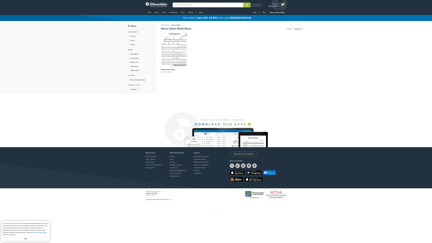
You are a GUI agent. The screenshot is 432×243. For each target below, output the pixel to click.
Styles (201, 12)
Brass (183, 12)
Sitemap (196, 170)
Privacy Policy (174, 176)
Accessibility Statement (178, 170)
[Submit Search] (246, 5)
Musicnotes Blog (200, 159)
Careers (172, 156)
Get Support (150, 168)
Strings (190, 12)
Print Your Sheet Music (154, 165)
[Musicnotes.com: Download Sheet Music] (156, 4)
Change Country (151, 195)
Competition (198, 173)
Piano (149, 12)
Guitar (157, 12)
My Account (273, 6)
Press (172, 159)
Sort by (289, 29)
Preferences (150, 162)
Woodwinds (173, 12)
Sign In (276, 4)
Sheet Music (165, 25)
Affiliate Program (175, 165)
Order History (150, 159)
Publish (172, 162)
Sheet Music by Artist (201, 156)
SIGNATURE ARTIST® (201, 162)
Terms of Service (176, 173)
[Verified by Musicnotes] (137, 89)
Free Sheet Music (200, 168)
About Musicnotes (177, 153)
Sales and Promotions (201, 165)
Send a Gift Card (257, 6)
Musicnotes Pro (256, 4)
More (265, 13)
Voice (164, 12)
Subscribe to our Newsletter (243, 154)
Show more (135, 70)
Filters (132, 26)
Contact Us (173, 168)
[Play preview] (186, 34)
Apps (254, 12)
